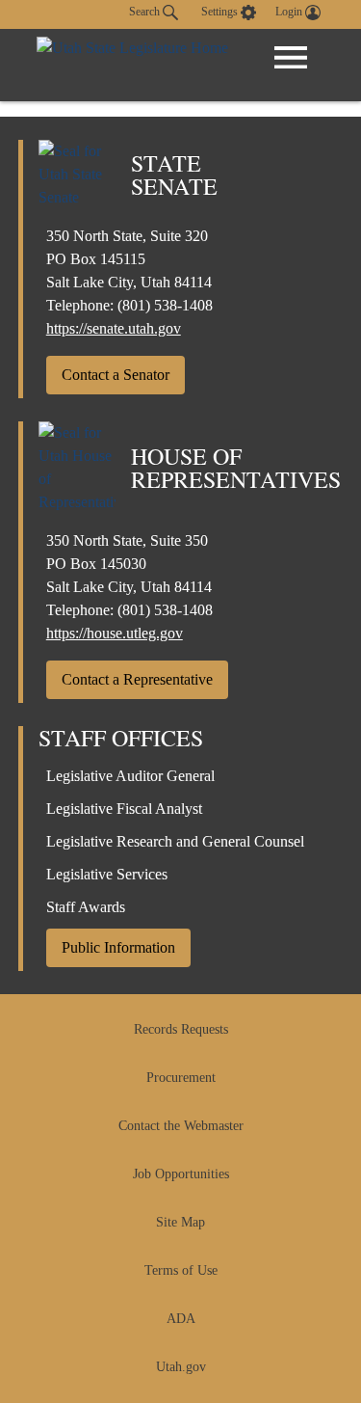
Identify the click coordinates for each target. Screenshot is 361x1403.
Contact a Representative (137, 679)
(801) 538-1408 (165, 305)
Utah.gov (181, 1367)
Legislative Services (107, 874)
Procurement (181, 1077)
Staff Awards (85, 907)
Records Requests (181, 1029)
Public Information (118, 947)
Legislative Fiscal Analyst (124, 808)
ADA (181, 1318)
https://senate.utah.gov (113, 328)
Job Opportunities (181, 1174)
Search (146, 11)
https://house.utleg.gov (114, 633)
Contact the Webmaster (181, 1126)
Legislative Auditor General (130, 776)
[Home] (132, 65)
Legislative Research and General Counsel (175, 841)
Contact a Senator (115, 374)
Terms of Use (181, 1270)
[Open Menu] (290, 57)
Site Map (180, 1222)
